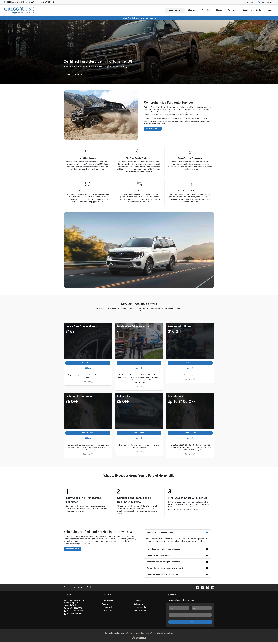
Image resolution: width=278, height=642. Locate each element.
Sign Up (190, 622)
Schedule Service (190, 433)
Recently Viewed (266, 2)
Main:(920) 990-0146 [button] (74, 608)
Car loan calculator (141, 607)
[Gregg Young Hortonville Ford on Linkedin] (211, 587)
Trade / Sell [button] (232, 10)
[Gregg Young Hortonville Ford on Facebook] (196, 587)
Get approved (107, 607)
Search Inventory (176, 10)
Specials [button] (246, 10)
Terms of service (140, 611)
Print (89, 368)
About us (105, 604)
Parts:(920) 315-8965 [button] (74, 614)
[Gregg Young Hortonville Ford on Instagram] (206, 587)
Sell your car (138, 604)
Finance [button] (219, 10)
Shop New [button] (192, 10)
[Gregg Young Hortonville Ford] (19, 10)
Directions (137, 601)
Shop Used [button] (206, 10)
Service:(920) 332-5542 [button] (75, 611)
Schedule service (72, 74)
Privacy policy (107, 611)
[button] (20, 2)
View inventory (107, 601)
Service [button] (259, 10)
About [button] (269, 10)
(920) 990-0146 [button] (48, 2)
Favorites (249, 2)
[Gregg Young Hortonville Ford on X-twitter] (201, 587)
